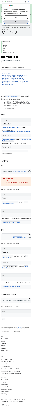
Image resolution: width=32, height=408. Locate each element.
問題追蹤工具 (4, 394)
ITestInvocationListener (12, 96)
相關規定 (3, 341)
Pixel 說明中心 (4, 382)
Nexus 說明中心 (4, 384)
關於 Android (4, 399)
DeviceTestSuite (6, 84)
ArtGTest (14, 75)
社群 (10, 399)
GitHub (3, 353)
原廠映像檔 (3, 348)
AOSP (2, 38)
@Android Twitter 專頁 (6, 359)
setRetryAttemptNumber (9, 151)
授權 (19, 399)
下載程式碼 (3, 343)
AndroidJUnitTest (6, 75)
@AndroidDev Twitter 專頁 (7, 361)
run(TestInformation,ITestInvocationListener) (16, 131)
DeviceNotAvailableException (11, 222)
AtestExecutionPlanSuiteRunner (10, 77)
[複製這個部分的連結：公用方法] (9, 161)
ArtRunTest (20, 75)
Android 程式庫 (4, 338)
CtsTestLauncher (24, 81)
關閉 (16, 17)
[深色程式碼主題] (30, 170)
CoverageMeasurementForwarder (10, 81)
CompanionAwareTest (18, 79)
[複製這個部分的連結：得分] (5, 166)
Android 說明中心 (5, 379)
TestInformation (10, 139)
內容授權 (20, 327)
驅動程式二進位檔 (5, 350)
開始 (16, 22)
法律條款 (15, 399)
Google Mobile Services (6, 389)
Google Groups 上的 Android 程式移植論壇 (11, 373)
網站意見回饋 (5, 401)
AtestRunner (22, 77)
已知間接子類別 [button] (15, 79)
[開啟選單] (2, 2)
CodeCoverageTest (7, 79)
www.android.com (5, 387)
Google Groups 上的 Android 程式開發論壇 (11, 371)
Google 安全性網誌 (5, 366)
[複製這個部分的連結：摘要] (6, 115)
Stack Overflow (4, 391)
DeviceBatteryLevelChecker (9, 82)
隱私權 (23, 399)
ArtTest (25, 75)
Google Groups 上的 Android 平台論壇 (10, 368)
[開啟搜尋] (23, 2)
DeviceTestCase (20, 82)
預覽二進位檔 (4, 346)
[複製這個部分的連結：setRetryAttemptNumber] (19, 294)
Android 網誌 (4, 364)
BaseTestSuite (5, 78)
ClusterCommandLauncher (16, 78)
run (4, 127)
